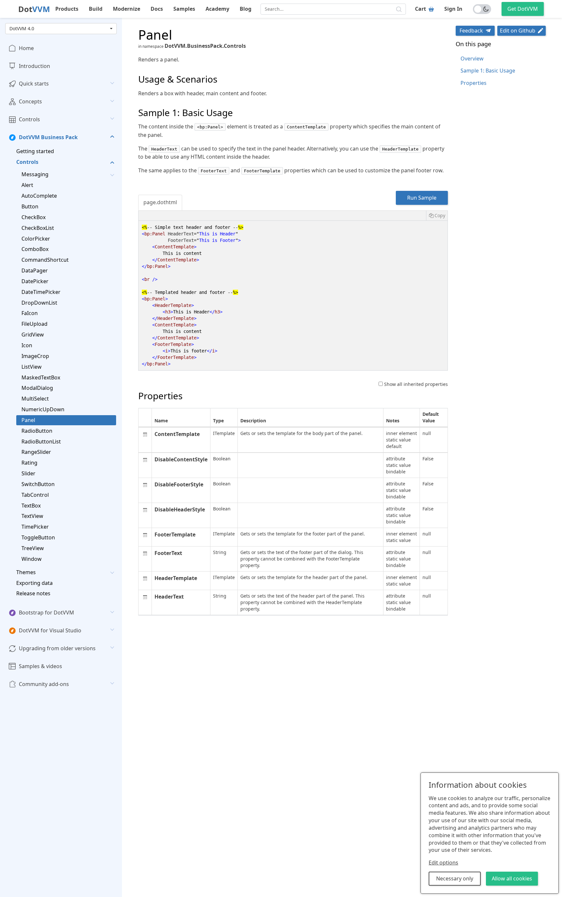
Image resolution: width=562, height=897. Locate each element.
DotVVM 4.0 (21, 28)
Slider (28, 473)
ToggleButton (38, 537)
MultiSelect (35, 398)
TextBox (31, 505)
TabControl (35, 494)
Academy (217, 8)
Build (95, 8)
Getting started (35, 151)
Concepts (30, 101)
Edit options (443, 862)
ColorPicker (35, 238)
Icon (26, 345)
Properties (474, 82)
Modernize (126, 8)
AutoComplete (39, 195)
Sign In (453, 8)
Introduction (34, 66)
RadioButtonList (41, 441)
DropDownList (39, 302)
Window (31, 558)
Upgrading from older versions (57, 648)
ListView (31, 366)
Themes (26, 572)
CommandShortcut (45, 260)
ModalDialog (37, 388)
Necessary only (454, 878)
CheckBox (33, 217)
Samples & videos (40, 666)
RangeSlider (36, 452)
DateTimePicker (40, 292)
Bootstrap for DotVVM (46, 612)
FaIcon (29, 313)
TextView (32, 516)
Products (66, 8)
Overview (472, 58)
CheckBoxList (37, 227)
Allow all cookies (512, 878)
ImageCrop (35, 356)
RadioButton (36, 430)
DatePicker (34, 281)
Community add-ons (44, 684)
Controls (29, 119)
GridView (32, 334)
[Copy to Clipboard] (437, 215)
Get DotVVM (522, 8)
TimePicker (35, 527)
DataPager (34, 270)
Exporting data (34, 583)
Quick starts (34, 83)
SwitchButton (38, 484)
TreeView (32, 548)
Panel (28, 420)
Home (26, 48)
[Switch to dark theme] (482, 9)
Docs (157, 8)
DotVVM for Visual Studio (50, 630)
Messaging (34, 174)
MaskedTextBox (40, 377)
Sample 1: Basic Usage (488, 70)
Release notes (33, 593)
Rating (29, 463)
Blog (245, 8)
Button (29, 206)
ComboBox (34, 249)
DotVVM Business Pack (48, 137)
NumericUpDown (42, 409)
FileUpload (34, 324)
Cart (420, 8)
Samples (184, 8)
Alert (27, 185)
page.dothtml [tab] (160, 202)
